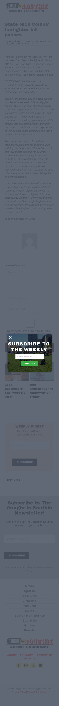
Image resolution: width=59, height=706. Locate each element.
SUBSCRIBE (29, 363)
